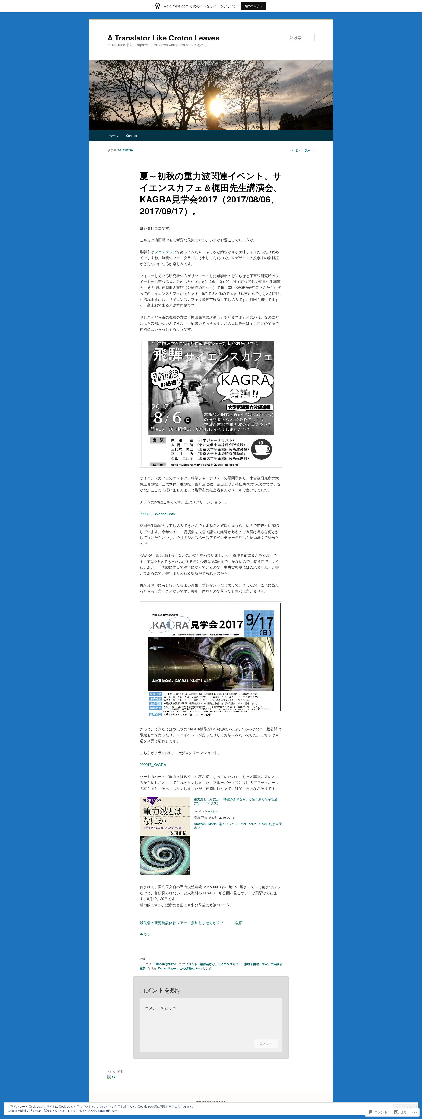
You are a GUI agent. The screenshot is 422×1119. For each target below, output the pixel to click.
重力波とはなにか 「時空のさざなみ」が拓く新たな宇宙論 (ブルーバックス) (235, 801)
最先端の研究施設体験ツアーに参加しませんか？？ (182, 922)
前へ (296, 150)
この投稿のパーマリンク (195, 968)
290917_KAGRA (153, 764)
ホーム (113, 135)
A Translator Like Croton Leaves (163, 37)
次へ (310, 150)
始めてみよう (254, 6)
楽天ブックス (228, 823)
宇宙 (265, 964)
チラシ (145, 934)
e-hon (263, 823)
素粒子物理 (251, 964)
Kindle (212, 823)
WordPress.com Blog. (211, 1102)
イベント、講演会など (200, 964)
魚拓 (238, 922)
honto (252, 823)
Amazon (200, 823)
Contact (131, 135)
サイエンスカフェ (229, 964)
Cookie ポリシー (106, 1111)
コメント (266, 1043)
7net (243, 823)
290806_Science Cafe (157, 513)
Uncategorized (166, 964)
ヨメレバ (213, 811)
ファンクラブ (165, 251)
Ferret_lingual (167, 968)
